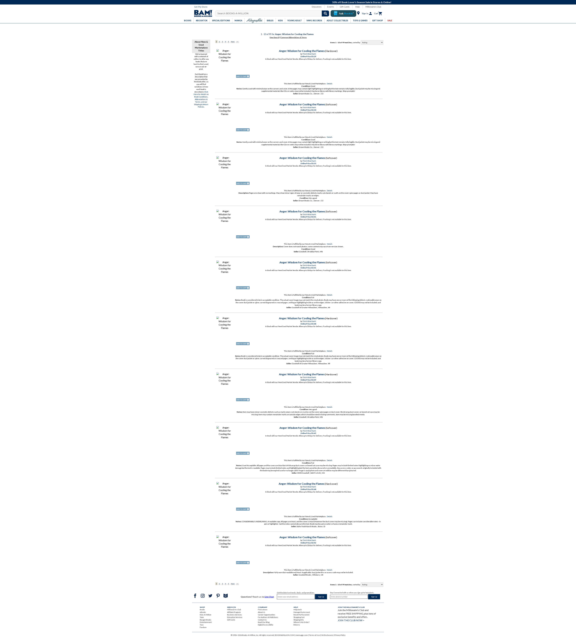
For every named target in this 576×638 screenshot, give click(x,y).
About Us (261, 612)
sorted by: (356, 42)
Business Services (234, 615)
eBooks (203, 612)
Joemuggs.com (302, 635)
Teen (202, 617)
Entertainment (206, 622)
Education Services (234, 617)
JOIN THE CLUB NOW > (351, 620)
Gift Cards (345, 6)
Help (357, 6)
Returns (297, 625)
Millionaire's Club (373, 6)
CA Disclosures (327, 635)
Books (202, 609)
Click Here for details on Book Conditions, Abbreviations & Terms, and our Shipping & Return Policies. (201, 99)
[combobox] (274, 13)
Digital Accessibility (265, 625)
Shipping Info (299, 620)
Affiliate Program (234, 612)
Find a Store (262, 609)
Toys (202, 625)
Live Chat (269, 596)
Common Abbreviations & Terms (293, 37)
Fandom (203, 627)
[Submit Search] (325, 13)
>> (237, 42)
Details (329, 83)
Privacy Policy (339, 635)
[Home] (202, 13)
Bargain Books (205, 620)
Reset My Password (301, 615)
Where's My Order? (301, 622)
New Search (274, 37)
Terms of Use (314, 635)
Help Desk (298, 609)
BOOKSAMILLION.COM (284, 635)
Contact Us (262, 620)
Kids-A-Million (205, 615)
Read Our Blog (263, 622)
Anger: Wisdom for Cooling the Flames (302, 50)
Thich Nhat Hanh (309, 54)
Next (232, 42)
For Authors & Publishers (268, 617)
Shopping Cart (299, 617)
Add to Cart (243, 76)
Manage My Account (302, 612)
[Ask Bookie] (343, 13)
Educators (316, 6)
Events (330, 6)
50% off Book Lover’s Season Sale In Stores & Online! (289, 2)
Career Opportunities (266, 615)
